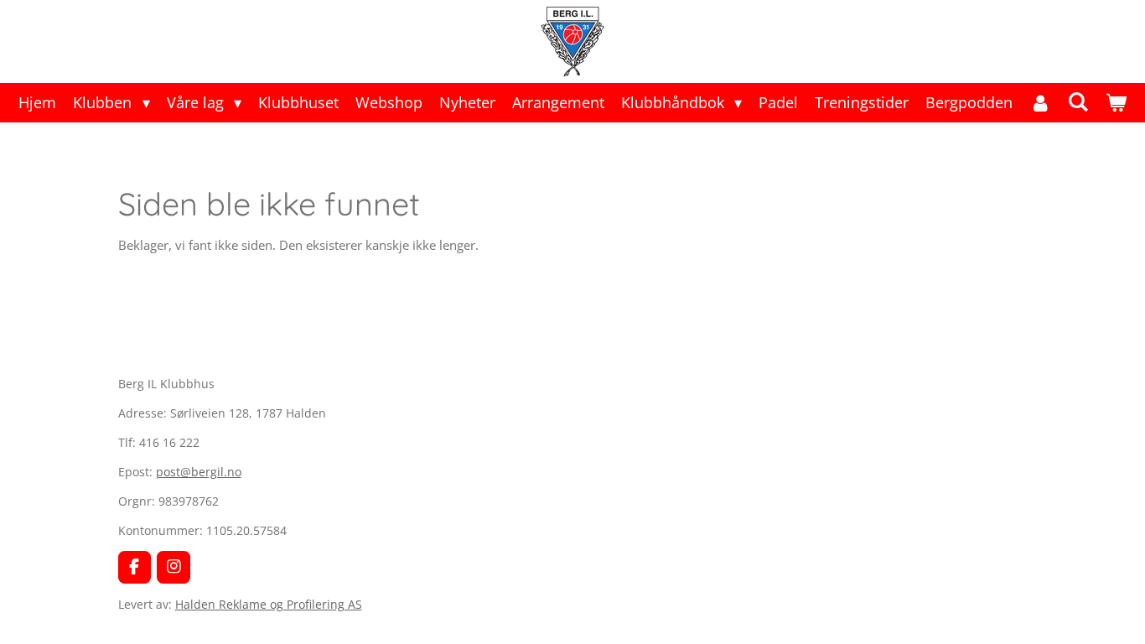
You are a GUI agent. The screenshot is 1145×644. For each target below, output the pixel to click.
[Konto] (1040, 102)
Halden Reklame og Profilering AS (268, 604)
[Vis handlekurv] (1115, 102)
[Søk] (1077, 101)
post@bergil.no (198, 472)
